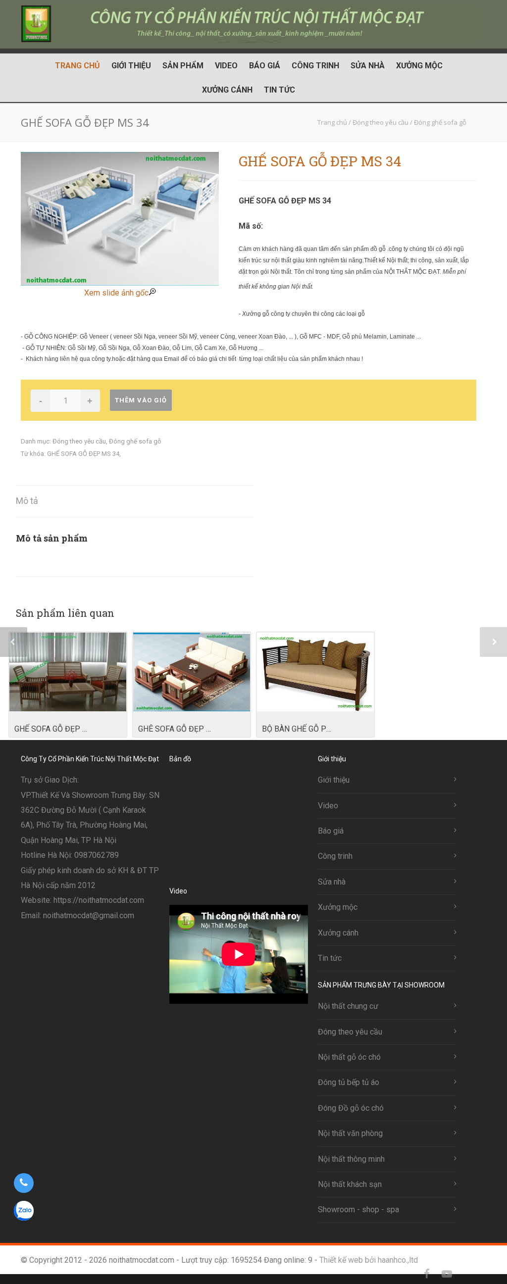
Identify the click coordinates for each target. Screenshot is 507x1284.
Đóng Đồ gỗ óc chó (351, 1108)
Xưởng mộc (419, 65)
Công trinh (315, 65)
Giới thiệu (131, 65)
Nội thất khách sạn (350, 1184)
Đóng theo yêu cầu (79, 441)
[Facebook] (427, 1274)
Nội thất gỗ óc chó (349, 1057)
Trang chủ (77, 65)
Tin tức (279, 90)
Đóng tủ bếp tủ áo (348, 1082)
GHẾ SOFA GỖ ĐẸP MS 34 (83, 453)
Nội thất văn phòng (350, 1133)
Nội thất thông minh (351, 1159)
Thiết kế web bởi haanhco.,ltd (368, 1260)
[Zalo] (466, 1274)
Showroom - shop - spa (358, 1209)
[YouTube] (446, 1274)
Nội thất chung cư (348, 1006)
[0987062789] (23, 1183)
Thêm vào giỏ (141, 400)
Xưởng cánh (227, 90)
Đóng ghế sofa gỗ (135, 441)
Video (226, 65)
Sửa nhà (368, 65)
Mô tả (27, 500)
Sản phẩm (182, 65)
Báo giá (264, 65)
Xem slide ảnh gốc (116, 292)
